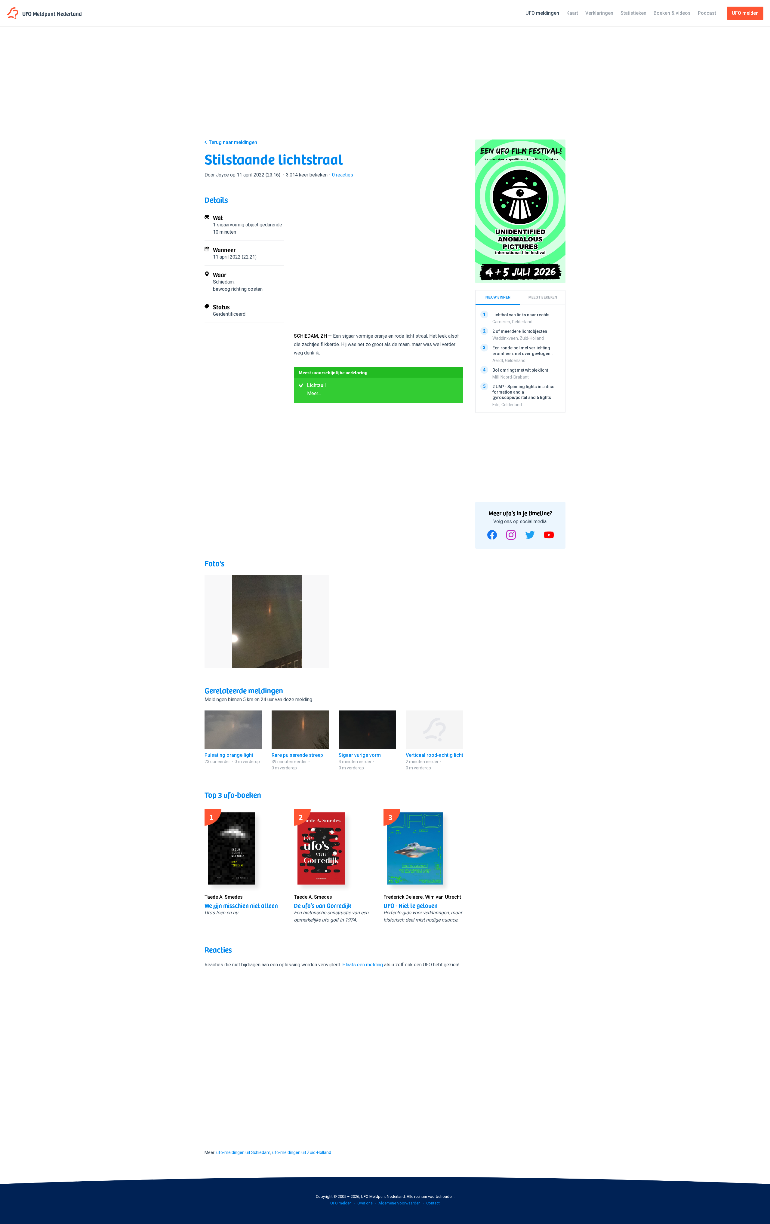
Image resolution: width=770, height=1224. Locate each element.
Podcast (707, 13)
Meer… (314, 393)
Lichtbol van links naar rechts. (521, 314)
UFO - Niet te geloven (410, 905)
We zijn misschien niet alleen (241, 905)
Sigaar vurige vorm (360, 755)
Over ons (365, 1203)
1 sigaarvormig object (235, 225)
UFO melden (341, 1203)
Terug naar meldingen (233, 142)
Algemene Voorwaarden (399, 1203)
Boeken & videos (672, 13)
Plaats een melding (362, 965)
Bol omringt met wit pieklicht (520, 370)
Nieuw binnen (498, 297)
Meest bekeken (542, 297)
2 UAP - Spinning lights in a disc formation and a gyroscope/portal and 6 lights (523, 392)
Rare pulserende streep (297, 755)
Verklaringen (599, 13)
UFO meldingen (542, 13)
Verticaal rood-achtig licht (434, 755)
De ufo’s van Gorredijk (322, 905)
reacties (342, 175)
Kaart (572, 13)
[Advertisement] (385, 88)
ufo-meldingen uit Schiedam (243, 1152)
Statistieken (633, 13)
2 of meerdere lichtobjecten (519, 331)
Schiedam (223, 282)
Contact (433, 1203)
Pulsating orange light (229, 755)
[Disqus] (334, 1053)
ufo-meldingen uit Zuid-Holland (301, 1152)
